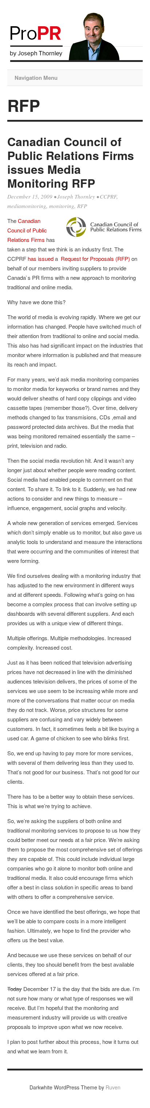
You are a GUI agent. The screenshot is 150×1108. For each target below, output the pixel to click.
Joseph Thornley (76, 196)
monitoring (61, 206)
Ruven (113, 1087)
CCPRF (108, 196)
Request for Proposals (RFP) (95, 258)
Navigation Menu (36, 78)
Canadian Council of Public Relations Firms (27, 230)
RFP (82, 206)
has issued (41, 258)
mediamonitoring (26, 206)
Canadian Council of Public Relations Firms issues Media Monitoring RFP (70, 162)
